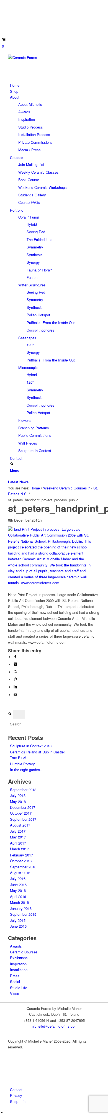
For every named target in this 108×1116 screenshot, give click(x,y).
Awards (16, 946)
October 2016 (21, 860)
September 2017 (23, 819)
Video (14, 993)
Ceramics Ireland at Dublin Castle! (37, 752)
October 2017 (21, 813)
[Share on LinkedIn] (15, 687)
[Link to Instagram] (11, 21)
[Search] (12, 464)
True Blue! (18, 757)
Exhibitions (19, 957)
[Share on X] (15, 664)
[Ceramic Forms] (49, 57)
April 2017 (18, 843)
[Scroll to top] (2, 1112)
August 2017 (20, 825)
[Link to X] (11, 9)
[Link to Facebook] (11, 15)
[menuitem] (55, 85)
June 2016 (18, 884)
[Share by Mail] (15, 694)
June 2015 (18, 926)
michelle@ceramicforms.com (54, 1026)
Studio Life (18, 987)
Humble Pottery (22, 763)
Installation (18, 969)
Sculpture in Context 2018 (31, 745)
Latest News (18, 481)
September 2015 (23, 914)
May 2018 (18, 801)
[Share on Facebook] (15, 657)
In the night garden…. (27, 769)
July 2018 (17, 795)
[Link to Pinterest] (11, 3)
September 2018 (23, 789)
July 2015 (17, 920)
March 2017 (19, 848)
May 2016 (18, 890)
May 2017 (18, 837)
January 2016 (21, 908)
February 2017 (21, 855)
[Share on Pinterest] (15, 679)
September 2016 (23, 866)
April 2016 (18, 896)
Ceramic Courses (24, 952)
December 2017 (22, 807)
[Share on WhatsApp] (15, 672)
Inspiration (18, 963)
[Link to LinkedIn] (11, 28)
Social (15, 981)
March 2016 (19, 902)
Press (14, 975)
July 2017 (17, 831)
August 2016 (20, 872)
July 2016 (17, 878)
